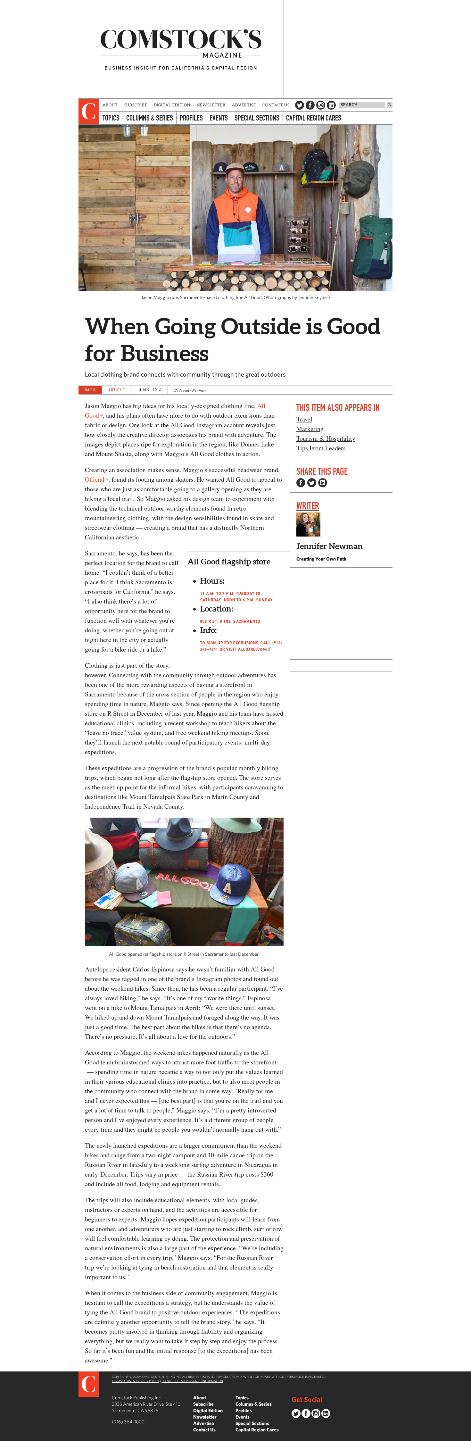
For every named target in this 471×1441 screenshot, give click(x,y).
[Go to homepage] (181, 49)
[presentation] (88, 111)
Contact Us (276, 105)
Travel (304, 419)
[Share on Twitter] (311, 482)
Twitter (299, 105)
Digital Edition (172, 105)
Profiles (191, 117)
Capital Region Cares (313, 117)
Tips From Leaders (321, 448)
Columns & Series (149, 117)
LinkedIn (331, 105)
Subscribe (135, 105)
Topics (111, 117)
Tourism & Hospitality (325, 438)
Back (90, 389)
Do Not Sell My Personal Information (192, 1381)
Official (94, 479)
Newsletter (211, 105)
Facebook (310, 105)
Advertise (244, 105)
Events (219, 117)
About (110, 105)
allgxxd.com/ (253, 649)
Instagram (320, 105)
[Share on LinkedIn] (322, 482)
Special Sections (257, 117)
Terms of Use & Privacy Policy (135, 1381)
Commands (5, 1436)
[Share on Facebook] (300, 482)
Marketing (310, 428)
